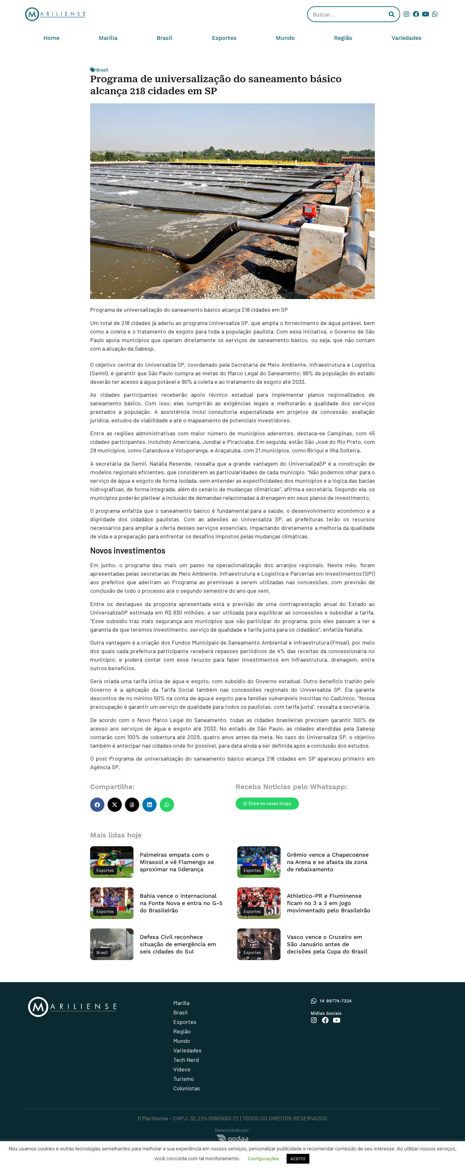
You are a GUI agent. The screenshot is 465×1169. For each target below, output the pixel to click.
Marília (108, 37)
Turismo (183, 1078)
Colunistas (186, 1088)
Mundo (285, 37)
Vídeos (181, 1069)
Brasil (164, 37)
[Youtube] (425, 14)
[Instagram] (406, 14)
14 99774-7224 (336, 1000)
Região (343, 37)
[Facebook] (416, 14)
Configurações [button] (263, 1158)
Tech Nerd (186, 1059)
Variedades (407, 37)
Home (51, 37)
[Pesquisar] (392, 14)
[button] (97, 805)
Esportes (224, 37)
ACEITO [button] (298, 1158)
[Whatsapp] (435, 14)
